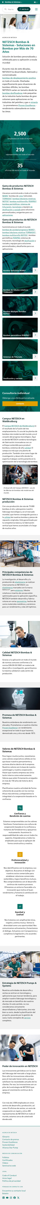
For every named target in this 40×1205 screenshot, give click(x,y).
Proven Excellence (27, 105)
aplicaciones (7, 215)
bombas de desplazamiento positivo (19, 77)
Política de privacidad (11, 1181)
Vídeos (5, 1163)
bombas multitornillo (19, 201)
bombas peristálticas (11, 204)
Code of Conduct (9, 1175)
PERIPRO (16, 238)
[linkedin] (3, 1198)
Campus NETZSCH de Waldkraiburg (19, 425)
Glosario (5, 1136)
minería (34, 102)
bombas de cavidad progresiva (15, 229)
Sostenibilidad (8, 1145)
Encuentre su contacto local (14, 1190)
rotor (21, 195)
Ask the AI (25, 9)
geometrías (21, 601)
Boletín (5, 1193)
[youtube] (7, 1198)
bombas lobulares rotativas (24, 198)
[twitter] (18, 1198)
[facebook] (14, 1198)
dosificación (29, 240)
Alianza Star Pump (10, 1147)
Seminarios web (9, 1165)
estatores (19, 590)
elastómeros (20, 582)
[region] (20, 474)
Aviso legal (7, 1178)
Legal (4, 1171)
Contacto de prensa (10, 1139)
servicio (27, 1017)
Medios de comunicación (12, 1153)
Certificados (7, 1160)
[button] (20, 474)
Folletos (5, 1157)
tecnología (16, 207)
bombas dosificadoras (12, 93)
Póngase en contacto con (12, 1186)
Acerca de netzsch (9, 1132)
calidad (28, 447)
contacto (20, 404)
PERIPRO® (33, 201)
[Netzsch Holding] (3, 2)
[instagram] (11, 1198)
